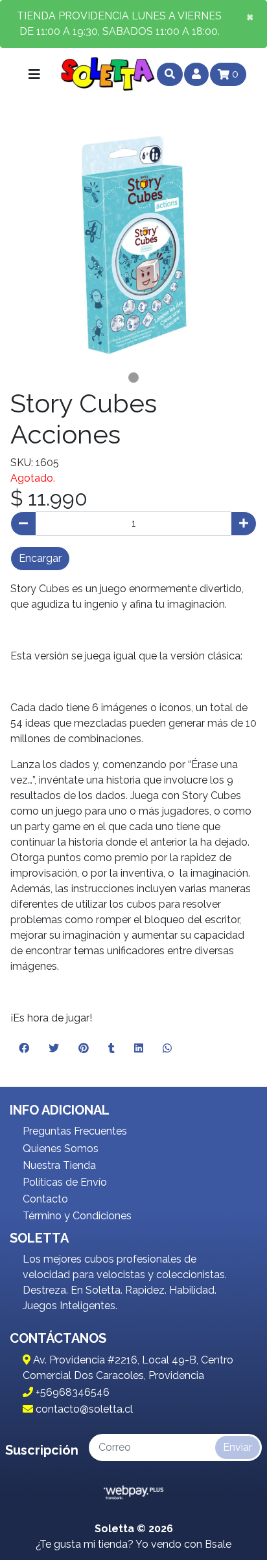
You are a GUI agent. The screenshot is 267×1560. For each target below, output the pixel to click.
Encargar (40, 558)
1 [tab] (133, 377)
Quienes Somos (61, 1148)
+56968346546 (71, 1392)
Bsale (218, 1544)
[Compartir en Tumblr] (111, 1048)
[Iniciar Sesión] (196, 74)
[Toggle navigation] (34, 74)
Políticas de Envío (65, 1182)
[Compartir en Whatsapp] (167, 1048)
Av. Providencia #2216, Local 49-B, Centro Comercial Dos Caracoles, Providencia (128, 1368)
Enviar (237, 1447)
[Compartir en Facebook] (24, 1048)
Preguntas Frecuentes (75, 1131)
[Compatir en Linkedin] (139, 1048)
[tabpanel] (133, 244)
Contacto (45, 1199)
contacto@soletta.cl (83, 1409)
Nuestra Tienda (59, 1165)
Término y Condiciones (77, 1216)
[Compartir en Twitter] (53, 1048)
